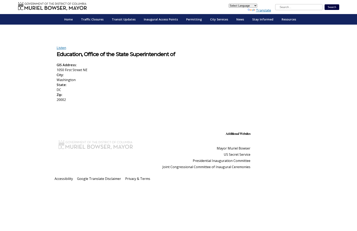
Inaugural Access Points (161, 19)
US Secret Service (237, 154)
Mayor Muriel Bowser (233, 148)
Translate (263, 10)
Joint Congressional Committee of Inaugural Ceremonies (206, 167)
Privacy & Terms (137, 178)
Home (68, 19)
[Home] (52, 7)
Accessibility (64, 178)
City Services (219, 19)
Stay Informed (262, 19)
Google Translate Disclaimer (99, 178)
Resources (289, 19)
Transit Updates (124, 19)
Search (332, 7)
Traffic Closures (92, 19)
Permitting (194, 19)
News (240, 19)
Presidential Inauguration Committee (221, 160)
